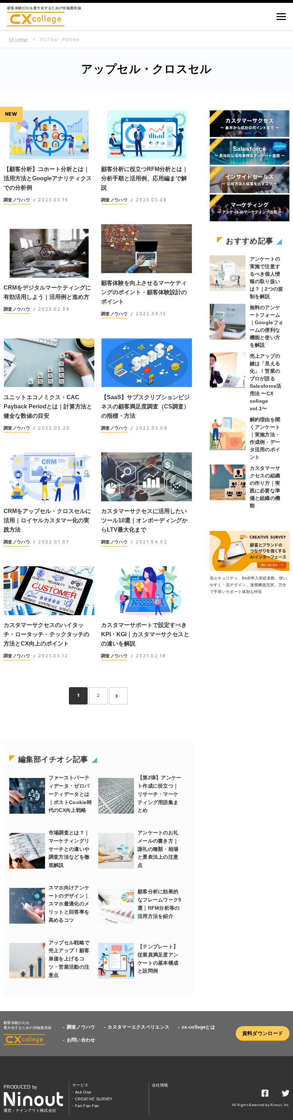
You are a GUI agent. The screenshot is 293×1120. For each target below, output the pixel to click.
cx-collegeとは (198, 1027)
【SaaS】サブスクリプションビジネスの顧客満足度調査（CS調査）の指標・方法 (145, 406)
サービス (80, 1085)
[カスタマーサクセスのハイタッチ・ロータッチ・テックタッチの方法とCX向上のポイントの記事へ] (49, 590)
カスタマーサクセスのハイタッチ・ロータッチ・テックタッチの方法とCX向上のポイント (46, 634)
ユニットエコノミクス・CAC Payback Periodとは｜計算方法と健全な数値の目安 (48, 406)
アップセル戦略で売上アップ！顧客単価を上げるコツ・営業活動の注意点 (69, 959)
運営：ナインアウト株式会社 (30, 1110)
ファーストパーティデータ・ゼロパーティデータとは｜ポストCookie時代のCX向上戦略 (70, 794)
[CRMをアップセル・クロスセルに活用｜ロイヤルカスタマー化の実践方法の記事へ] (49, 476)
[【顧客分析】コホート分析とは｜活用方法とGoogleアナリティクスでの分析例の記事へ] (49, 134)
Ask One (83, 1092)
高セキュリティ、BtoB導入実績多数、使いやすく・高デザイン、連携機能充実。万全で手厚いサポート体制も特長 (248, 585)
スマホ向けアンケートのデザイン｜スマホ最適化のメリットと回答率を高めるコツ (69, 904)
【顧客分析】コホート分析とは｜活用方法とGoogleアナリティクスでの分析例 (48, 178)
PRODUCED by (21, 1087)
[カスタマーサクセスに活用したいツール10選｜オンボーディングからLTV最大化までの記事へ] (146, 476)
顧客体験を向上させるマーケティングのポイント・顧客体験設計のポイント (144, 292)
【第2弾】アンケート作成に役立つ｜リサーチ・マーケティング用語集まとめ (160, 794)
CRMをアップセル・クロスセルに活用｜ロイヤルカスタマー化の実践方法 (47, 520)
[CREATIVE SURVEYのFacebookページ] (265, 1095)
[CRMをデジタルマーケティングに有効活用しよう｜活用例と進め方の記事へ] (49, 253)
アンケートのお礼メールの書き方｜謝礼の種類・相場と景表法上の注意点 (158, 849)
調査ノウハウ (17, 199)
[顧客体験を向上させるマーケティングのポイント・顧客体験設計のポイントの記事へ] (146, 248)
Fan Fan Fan (87, 1106)
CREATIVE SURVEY (94, 1099)
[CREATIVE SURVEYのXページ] (285, 1095)
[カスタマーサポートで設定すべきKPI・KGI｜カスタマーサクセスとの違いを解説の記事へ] (146, 590)
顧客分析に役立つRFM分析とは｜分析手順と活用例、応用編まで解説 (144, 178)
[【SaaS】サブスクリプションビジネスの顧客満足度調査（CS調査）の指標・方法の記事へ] (146, 362)
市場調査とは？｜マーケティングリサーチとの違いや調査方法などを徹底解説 (69, 849)
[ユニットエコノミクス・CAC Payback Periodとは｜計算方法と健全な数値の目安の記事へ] (49, 362)
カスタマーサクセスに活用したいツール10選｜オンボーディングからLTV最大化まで (144, 520)
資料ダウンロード (262, 1033)
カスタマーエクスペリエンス (138, 1027)
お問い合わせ (81, 1040)
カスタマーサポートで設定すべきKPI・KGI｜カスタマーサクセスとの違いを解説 (145, 634)
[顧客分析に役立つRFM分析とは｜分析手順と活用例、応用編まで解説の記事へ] (146, 134)
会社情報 (160, 1085)
